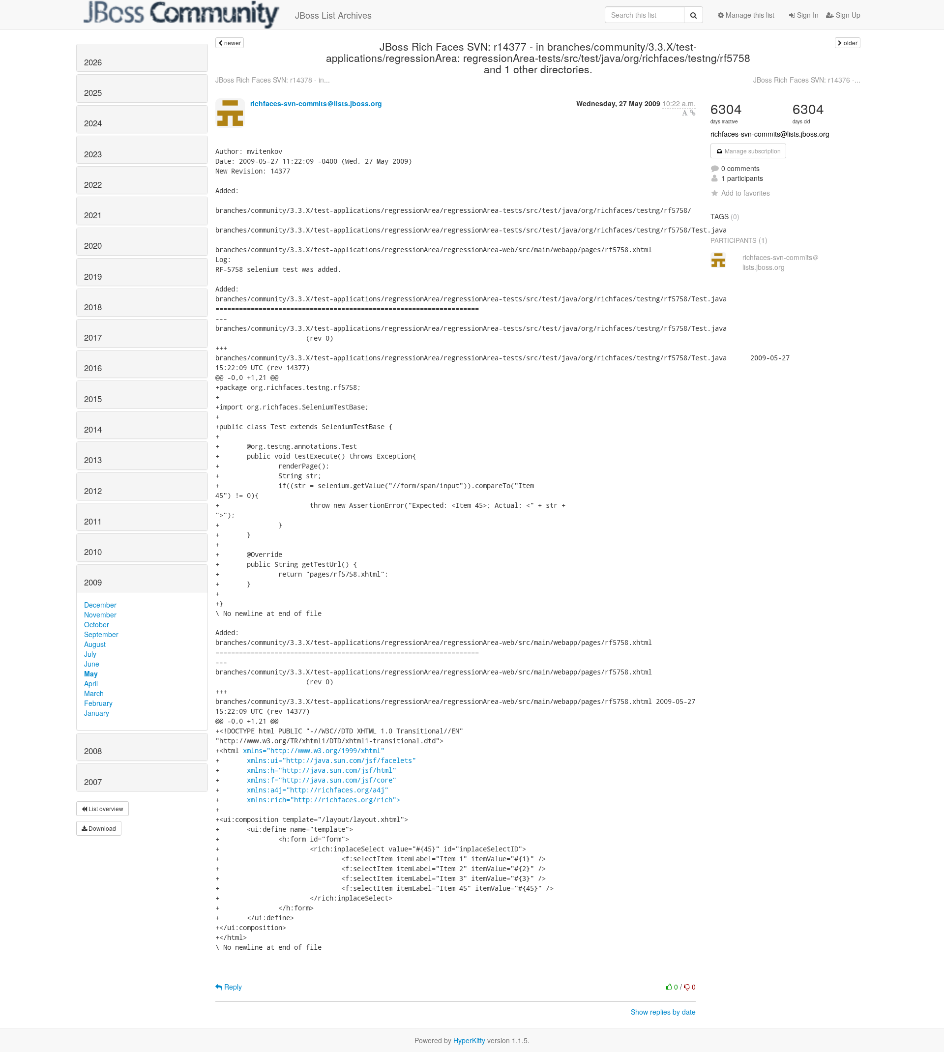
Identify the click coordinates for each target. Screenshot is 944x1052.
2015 (93, 399)
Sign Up (847, 15)
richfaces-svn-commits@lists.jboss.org (769, 134)
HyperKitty (469, 1040)
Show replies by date (663, 1012)
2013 (93, 460)
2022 (93, 184)
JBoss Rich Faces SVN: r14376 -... (806, 80)
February (98, 703)
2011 (93, 521)
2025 (93, 92)
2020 (93, 245)
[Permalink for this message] (693, 112)
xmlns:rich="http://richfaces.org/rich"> (323, 799)
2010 (93, 551)
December (100, 605)
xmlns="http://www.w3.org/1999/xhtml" (313, 750)
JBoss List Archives (333, 14)
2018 (93, 307)
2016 (93, 368)
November (100, 614)
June (91, 664)
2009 (93, 582)
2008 (93, 751)
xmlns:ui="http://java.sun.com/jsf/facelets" (331, 760)
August (95, 644)
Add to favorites (745, 193)
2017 (93, 337)
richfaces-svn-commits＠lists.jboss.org (316, 103)
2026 (93, 62)
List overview (105, 808)
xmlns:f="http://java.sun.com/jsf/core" (321, 780)
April (91, 683)
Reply (232, 987)
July (90, 654)
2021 (93, 215)
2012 (93, 491)
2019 (93, 276)
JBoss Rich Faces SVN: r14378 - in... (272, 80)
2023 (93, 154)
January (96, 713)
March (94, 693)
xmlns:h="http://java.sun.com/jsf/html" (321, 770)
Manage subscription (752, 150)
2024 (93, 123)
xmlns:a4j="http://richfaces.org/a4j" (317, 789)
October (96, 624)
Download (101, 828)
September (101, 634)
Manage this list (749, 15)
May (91, 673)
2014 (93, 429)
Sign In (807, 15)
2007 (93, 782)
